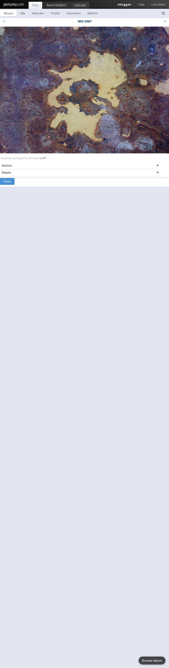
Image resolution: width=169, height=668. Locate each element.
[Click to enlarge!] (84, 90)
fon (41, 158)
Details (6, 172)
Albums (8, 13)
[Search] (163, 13)
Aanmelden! (56, 4)
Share (7, 181)
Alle (22, 13)
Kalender (38, 13)
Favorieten (74, 13)
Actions (7, 165)
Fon (35, 4)
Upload (80, 4)
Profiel (55, 13)
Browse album (152, 660)
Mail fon (93, 13)
